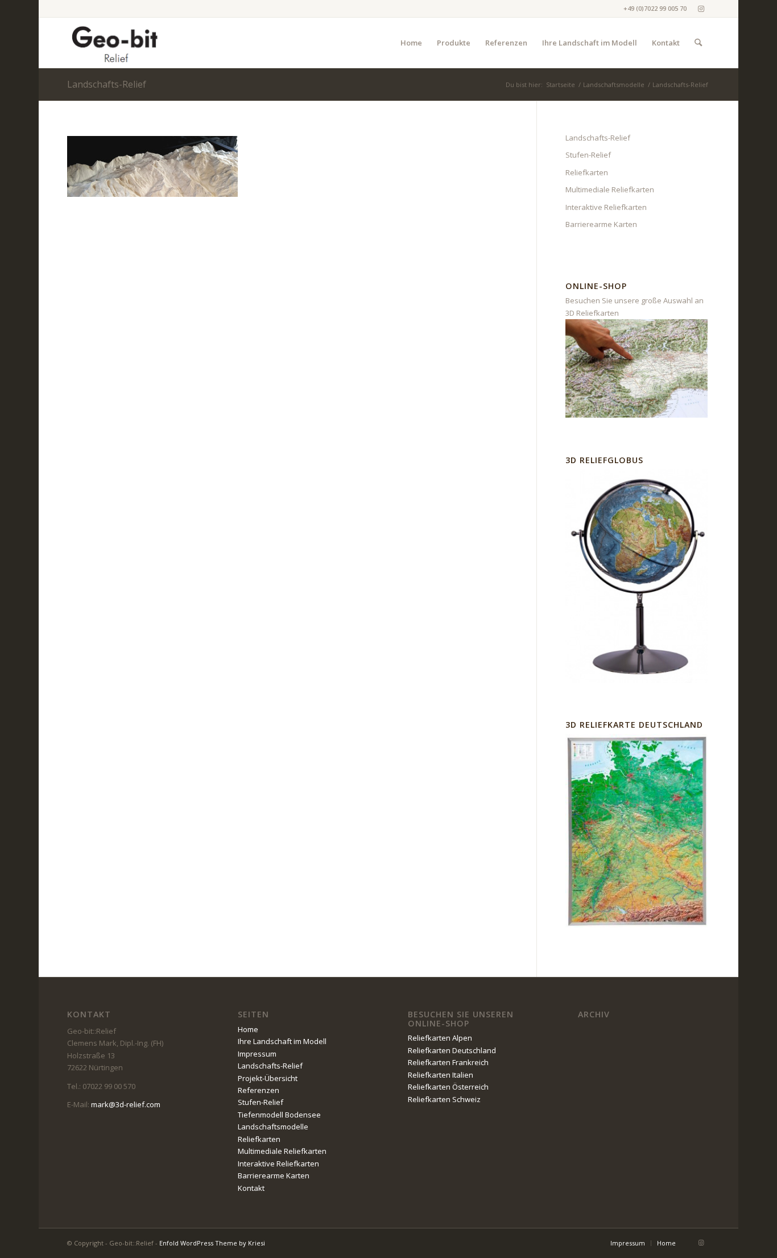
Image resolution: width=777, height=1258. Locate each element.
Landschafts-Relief (106, 84)
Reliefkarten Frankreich (448, 1062)
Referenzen (258, 1090)
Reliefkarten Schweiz (444, 1099)
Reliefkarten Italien (440, 1075)
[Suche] (698, 43)
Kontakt (251, 1188)
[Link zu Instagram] (701, 8)
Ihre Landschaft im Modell (282, 1041)
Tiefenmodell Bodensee (279, 1114)
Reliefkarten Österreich (448, 1087)
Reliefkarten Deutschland (452, 1050)
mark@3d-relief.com (125, 1104)
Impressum (257, 1054)
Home (248, 1029)
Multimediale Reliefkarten (609, 189)
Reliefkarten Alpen (440, 1038)
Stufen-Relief (588, 155)
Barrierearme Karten (601, 224)
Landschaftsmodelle (273, 1126)
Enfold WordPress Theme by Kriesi (212, 1243)
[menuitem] (411, 43)
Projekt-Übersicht (267, 1078)
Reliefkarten (586, 172)
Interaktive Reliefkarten (606, 207)
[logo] (115, 43)
